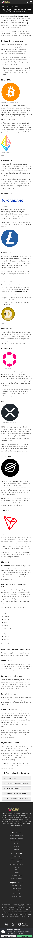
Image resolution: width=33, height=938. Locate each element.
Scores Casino (16, 893)
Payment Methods (16, 862)
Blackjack (16, 867)
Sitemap (16, 849)
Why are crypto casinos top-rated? (12, 788)
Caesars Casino (16, 885)
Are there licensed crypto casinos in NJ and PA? (16, 783)
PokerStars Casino (16, 891)
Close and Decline (8, 936)
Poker (16, 870)
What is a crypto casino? (10, 778)
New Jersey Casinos (16, 878)
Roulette (16, 872)
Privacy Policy (16, 846)
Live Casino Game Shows (16, 864)
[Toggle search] (27, 2)
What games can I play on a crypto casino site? (16, 793)
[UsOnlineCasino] (7, 2)
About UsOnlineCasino (16, 835)
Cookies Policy (19, 933)
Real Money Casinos (16, 875)
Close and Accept (24, 936)
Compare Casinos (16, 856)
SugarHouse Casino (16, 896)
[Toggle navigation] (31, 2)
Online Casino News (16, 841)
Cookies (16, 843)
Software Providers (16, 859)
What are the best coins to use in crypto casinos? (16, 798)
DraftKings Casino (16, 888)
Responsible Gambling (16, 838)
